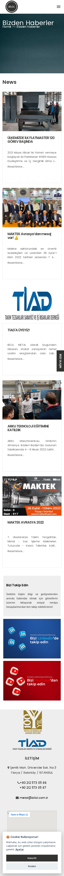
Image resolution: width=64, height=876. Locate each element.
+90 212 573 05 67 (33, 787)
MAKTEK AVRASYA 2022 (26, 522)
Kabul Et (32, 858)
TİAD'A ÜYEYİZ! (19, 330)
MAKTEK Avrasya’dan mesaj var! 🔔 (29, 236)
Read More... (16, 166)
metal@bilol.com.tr (34, 797)
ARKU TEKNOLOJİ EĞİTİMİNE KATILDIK (28, 428)
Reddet (32, 866)
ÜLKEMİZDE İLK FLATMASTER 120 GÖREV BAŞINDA (31, 139)
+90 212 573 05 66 (33, 782)
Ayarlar (19, 849)
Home (7, 26)
